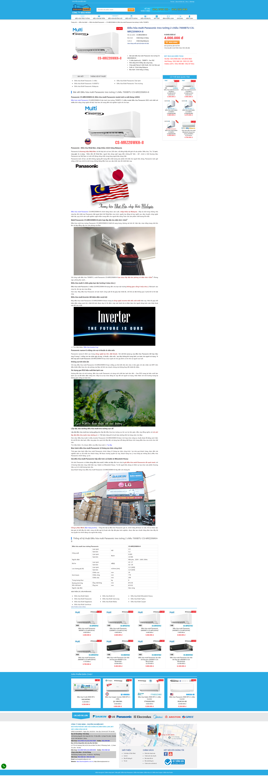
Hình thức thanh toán (150, 753)
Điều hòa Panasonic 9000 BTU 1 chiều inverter (182, 699)
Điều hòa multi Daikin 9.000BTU (171, 111)
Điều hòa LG (148, 772)
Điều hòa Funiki (168, 772)
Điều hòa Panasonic (127, 772)
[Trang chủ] (81, 8)
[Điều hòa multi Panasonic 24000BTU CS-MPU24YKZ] (181, 618)
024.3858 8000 (91, 750)
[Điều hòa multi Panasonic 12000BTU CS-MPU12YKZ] (188, 84)
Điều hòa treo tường (82, 18)
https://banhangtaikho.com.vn (85, 761)
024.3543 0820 (187, 59)
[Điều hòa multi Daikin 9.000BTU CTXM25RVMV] (171, 125)
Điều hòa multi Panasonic (79, 211)
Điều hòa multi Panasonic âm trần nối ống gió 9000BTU (118, 659)
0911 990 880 (179, 64)
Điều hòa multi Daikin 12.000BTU (188, 111)
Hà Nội (166, 59)
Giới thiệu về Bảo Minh (129, 753)
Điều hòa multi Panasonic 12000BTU (188, 91)
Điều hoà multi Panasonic (79, 100)
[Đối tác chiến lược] (134, 717)
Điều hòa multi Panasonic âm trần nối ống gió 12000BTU (149, 659)
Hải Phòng (168, 61)
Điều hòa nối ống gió (115, 18)
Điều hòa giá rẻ (99, 772)
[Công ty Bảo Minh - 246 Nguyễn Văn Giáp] (158, 735)
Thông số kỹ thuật (98, 76)
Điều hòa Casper (157, 772)
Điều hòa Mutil (146, 18)
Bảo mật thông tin (149, 761)
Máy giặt (157, 18)
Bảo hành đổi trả (149, 758)
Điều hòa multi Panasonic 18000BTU (149, 629)
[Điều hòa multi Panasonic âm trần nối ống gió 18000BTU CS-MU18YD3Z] (181, 648)
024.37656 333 (175, 59)
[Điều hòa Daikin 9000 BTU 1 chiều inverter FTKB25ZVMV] (149, 687)
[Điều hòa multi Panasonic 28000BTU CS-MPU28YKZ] (86, 648)
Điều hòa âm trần (99, 18)
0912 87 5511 (189, 64)
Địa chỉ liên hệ (180, 1)
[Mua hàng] (172, 42)
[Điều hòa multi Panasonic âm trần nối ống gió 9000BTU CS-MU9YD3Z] (118, 648)
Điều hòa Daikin (138, 772)
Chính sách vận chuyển (150, 756)
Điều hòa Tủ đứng (131, 18)
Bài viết (81, 76)
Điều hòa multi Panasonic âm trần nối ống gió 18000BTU (181, 659)
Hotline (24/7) (169, 64)
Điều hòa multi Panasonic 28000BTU (87, 658)
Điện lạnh (189, 18)
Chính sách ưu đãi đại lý (151, 763)
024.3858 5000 (82, 750)
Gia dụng (180, 18)
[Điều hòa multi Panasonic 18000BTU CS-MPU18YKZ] (149, 618)
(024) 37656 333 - (161, 9)
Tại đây (109, 445)
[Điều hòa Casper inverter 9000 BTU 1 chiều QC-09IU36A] (117, 687)
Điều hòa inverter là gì (91, 347)
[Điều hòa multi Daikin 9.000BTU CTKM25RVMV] (171, 104)
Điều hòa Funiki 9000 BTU (86, 698)
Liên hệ (125, 756)
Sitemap (192, 1)
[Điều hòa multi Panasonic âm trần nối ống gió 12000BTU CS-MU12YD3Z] (149, 648)
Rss (187, 1)
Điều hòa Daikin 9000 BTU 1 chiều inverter (149, 699)
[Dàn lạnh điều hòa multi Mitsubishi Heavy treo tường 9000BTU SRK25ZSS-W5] (188, 125)
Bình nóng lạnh (168, 18)
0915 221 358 (187, 61)
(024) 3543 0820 (179, 9)
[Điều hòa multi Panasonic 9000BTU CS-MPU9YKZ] (171, 84)
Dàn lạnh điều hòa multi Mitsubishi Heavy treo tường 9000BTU (188, 133)
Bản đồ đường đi (128, 758)
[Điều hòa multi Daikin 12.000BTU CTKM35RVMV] (188, 104)
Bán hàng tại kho (91, 528)
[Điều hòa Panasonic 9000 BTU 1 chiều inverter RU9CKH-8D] (182, 687)
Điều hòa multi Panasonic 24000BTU (181, 629)
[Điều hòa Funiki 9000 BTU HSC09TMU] (86, 687)
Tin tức (172, 1)
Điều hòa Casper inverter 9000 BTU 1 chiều (117, 699)
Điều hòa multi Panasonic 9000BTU (171, 91)
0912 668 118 (177, 61)
